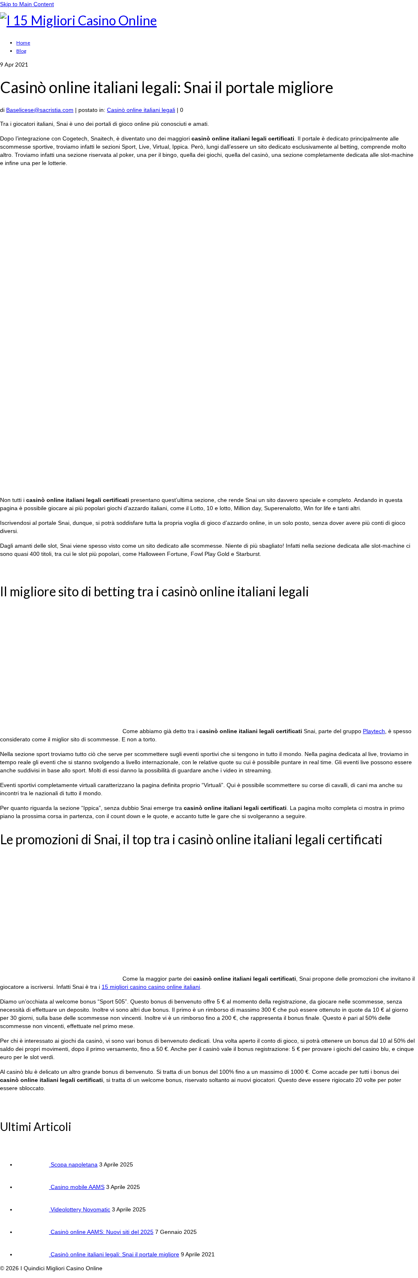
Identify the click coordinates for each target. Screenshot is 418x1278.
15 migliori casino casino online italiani (151, 987)
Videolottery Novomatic (80, 1209)
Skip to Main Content (27, 4)
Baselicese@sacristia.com (39, 110)
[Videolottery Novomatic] (33, 1209)
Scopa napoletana (74, 1164)
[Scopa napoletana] (33, 1164)
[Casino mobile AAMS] (33, 1187)
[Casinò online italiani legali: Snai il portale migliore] (33, 1254)
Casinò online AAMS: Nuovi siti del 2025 (102, 1232)
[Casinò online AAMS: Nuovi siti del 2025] (33, 1232)
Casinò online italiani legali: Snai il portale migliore (115, 1254)
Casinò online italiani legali (141, 110)
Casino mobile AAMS (77, 1187)
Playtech (374, 731)
